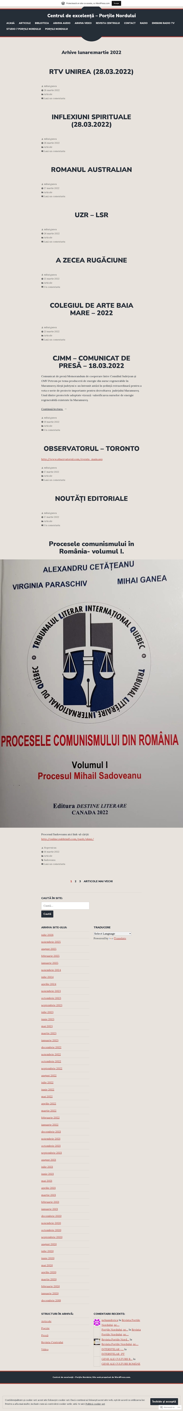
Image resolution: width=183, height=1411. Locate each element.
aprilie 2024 (48, 984)
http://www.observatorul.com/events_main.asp (72, 459)
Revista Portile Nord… (115, 1339)
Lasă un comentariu (54, 99)
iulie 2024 (47, 977)
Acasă (10, 23)
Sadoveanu (49, 860)
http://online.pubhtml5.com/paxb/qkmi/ (67, 839)
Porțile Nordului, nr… (115, 1329)
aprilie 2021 (48, 1188)
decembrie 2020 (51, 1216)
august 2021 (48, 1159)
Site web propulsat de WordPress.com (111, 1377)
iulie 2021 (47, 1166)
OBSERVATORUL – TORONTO (91, 448)
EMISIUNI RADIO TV (163, 23)
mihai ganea (50, 86)
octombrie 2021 (51, 1145)
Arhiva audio (61, 23)
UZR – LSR (91, 215)
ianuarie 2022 (49, 1124)
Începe (116, 3)
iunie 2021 (47, 1173)
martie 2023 (48, 1033)
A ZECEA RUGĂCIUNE (91, 260)
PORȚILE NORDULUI (56, 29)
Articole (25, 23)
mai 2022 (47, 1096)
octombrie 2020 (51, 1230)
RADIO (144, 23)
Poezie (45, 1328)
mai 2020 (47, 1265)
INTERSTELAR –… (113, 1349)
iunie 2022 (47, 1089)
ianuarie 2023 (49, 1040)
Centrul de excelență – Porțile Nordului (91, 16)
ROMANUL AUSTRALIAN (91, 169)
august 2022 (49, 1075)
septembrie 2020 (51, 1237)
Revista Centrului (108, 23)
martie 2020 (49, 1279)
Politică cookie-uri (95, 1403)
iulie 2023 (47, 1012)
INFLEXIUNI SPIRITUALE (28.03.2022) (91, 121)
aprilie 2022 (48, 1103)
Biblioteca (42, 23)
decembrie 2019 (51, 1300)
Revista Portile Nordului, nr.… (120, 1344)
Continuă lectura (52, 409)
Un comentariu (52, 287)
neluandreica (110, 1320)
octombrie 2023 (51, 998)
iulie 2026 (47, 934)
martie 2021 (48, 1195)
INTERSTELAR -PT (113, 1354)
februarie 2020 (50, 1286)
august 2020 (49, 1244)
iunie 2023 (47, 1019)
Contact (130, 23)
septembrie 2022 (51, 1068)
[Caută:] (65, 905)
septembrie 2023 (51, 1005)
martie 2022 (48, 1110)
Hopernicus (50, 847)
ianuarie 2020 (50, 1293)
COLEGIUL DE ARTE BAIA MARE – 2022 (91, 309)
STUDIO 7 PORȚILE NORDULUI (23, 29)
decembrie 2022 (51, 1047)
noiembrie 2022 (51, 1054)
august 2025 (48, 949)
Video (44, 1349)
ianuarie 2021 (49, 1209)
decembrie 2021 (51, 1131)
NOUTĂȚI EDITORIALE (91, 498)
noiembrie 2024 (51, 970)
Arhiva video (83, 23)
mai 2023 (47, 1026)
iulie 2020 (47, 1251)
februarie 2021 (50, 1202)
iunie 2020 (47, 1258)
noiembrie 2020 (51, 1223)
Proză (44, 1335)
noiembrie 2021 (50, 1138)
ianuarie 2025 (49, 963)
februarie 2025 (50, 955)
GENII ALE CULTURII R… (117, 1359)
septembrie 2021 (51, 1152)
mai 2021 (46, 1180)
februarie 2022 (50, 1117)
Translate (120, 938)
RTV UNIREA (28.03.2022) (91, 71)
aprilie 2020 (48, 1272)
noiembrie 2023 (51, 991)
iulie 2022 (47, 1082)
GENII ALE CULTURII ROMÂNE (121, 1363)
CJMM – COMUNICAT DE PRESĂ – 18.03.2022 (91, 362)
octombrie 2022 (51, 1061)
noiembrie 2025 (51, 941)
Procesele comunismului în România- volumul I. (91, 547)
